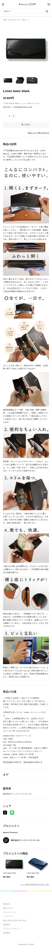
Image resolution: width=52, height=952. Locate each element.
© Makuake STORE (26, 944)
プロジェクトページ (14, 20)
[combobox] (25, 11)
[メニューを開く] (3, 4)
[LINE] (12, 813)
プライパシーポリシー (12, 929)
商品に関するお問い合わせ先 (14, 920)
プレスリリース (9, 912)
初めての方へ (8, 908)
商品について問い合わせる (38, 133)
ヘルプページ (8, 916)
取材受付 (6, 925)
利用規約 (6, 933)
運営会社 (6, 904)
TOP (4, 20)
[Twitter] (5, 813)
